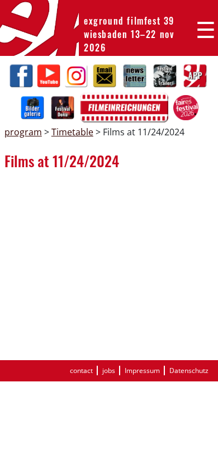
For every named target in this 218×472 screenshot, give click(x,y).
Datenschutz (188, 370)
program (23, 132)
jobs (108, 370)
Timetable (72, 132)
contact (81, 370)
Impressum (142, 370)
